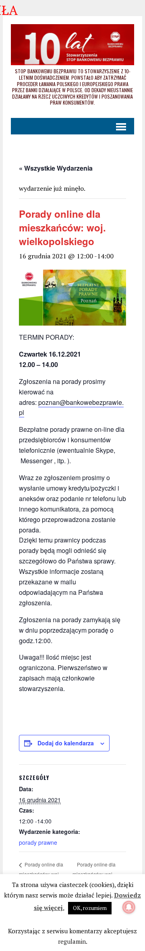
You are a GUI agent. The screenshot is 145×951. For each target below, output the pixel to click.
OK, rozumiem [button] (90, 908)
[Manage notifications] (128, 907)
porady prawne (38, 842)
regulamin (72, 941)
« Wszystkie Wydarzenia (56, 168)
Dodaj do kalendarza (65, 743)
